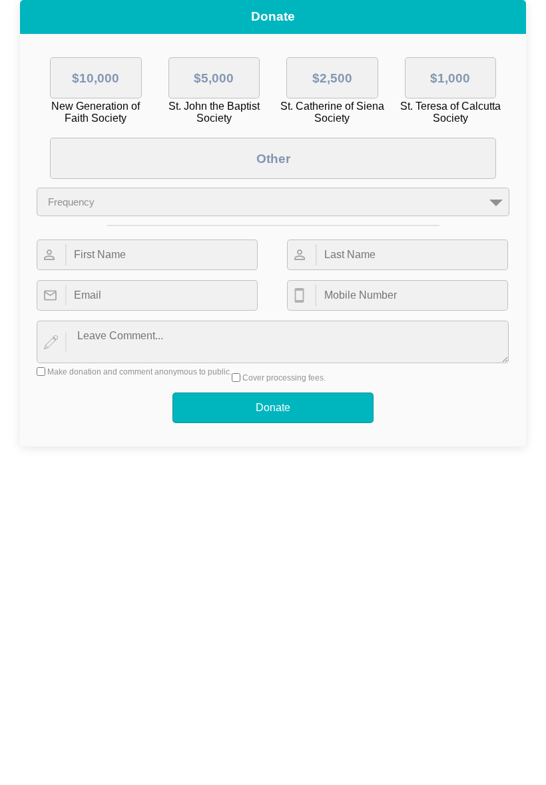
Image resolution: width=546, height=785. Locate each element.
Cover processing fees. (284, 378)
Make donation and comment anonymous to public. (139, 372)
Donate (273, 407)
